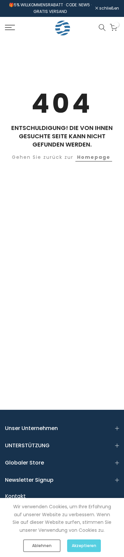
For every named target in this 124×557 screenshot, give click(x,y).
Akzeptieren (84, 545)
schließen (108, 8)
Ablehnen (42, 545)
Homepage (93, 157)
